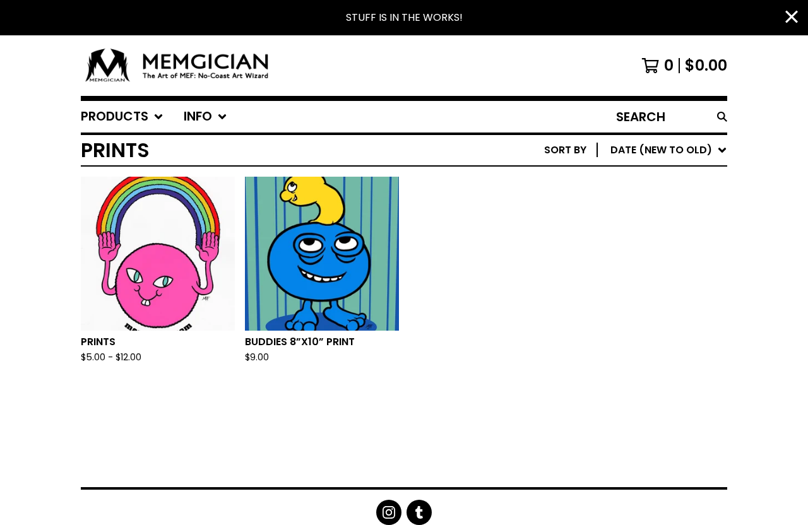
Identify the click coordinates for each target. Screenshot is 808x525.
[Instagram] (388, 512)
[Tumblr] (419, 512)
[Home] (182, 65)
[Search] (722, 117)
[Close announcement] (791, 18)
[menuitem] (122, 117)
